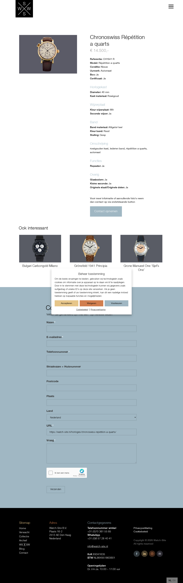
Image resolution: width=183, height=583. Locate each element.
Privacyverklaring (98, 309)
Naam (50, 322)
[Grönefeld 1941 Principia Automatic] (91, 248)
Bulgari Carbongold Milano (40, 266)
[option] (174, 580)
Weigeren (91, 303)
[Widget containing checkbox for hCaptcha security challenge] (66, 473)
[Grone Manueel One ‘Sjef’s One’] (141, 248)
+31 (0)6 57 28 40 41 (99, 538)
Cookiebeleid (82, 309)
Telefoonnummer (58, 351)
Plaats (50, 396)
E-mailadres (54, 337)
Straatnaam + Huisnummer (63, 366)
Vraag (50, 440)
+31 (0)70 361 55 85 (99, 531)
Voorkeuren (116, 303)
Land (49, 410)
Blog (22, 548)
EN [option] (174, 580)
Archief (23, 540)
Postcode (52, 381)
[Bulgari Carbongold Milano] (40, 248)
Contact (23, 552)
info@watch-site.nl (97, 546)
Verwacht (24, 532)
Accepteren (66, 303)
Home (22, 528)
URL (49, 425)
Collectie (24, 536)
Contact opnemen (105, 211)
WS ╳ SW (24, 544)
